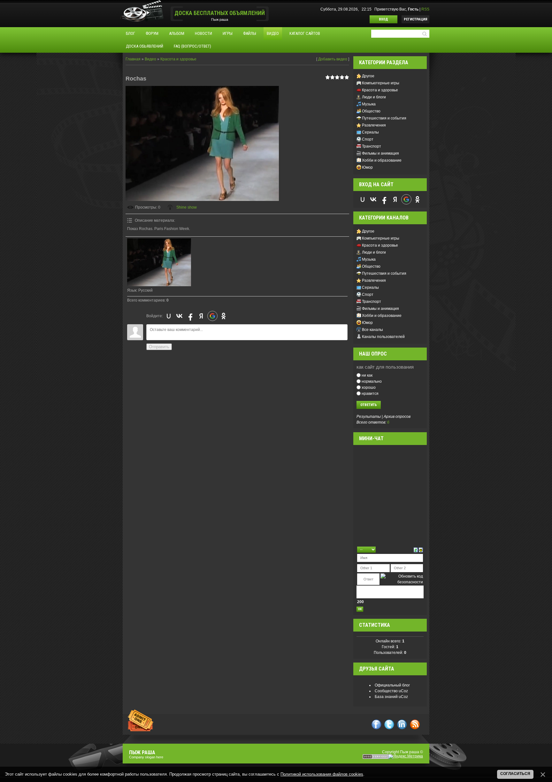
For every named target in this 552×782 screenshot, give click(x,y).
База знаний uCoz (391, 696)
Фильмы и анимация (380, 153)
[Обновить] (416, 549)
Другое (368, 76)
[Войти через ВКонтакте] (179, 316)
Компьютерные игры (380, 83)
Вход (383, 19)
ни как (367, 375)
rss (415, 724)
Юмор (367, 167)
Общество (371, 111)
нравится (370, 393)
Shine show (186, 207)
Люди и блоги (374, 97)
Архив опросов (397, 416)
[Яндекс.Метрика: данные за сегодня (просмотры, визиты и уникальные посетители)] (405, 756)
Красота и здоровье (178, 59)
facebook (376, 724)
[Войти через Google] (212, 316)
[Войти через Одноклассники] (223, 316)
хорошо (369, 387)
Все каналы (372, 329)
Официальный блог (392, 685)
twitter (389, 724)
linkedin (402, 724)
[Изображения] (159, 262)
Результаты (368, 416)
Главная (133, 59)
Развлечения (374, 125)
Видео (150, 59)
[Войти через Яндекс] (201, 316)
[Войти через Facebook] (190, 316)
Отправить (159, 346)
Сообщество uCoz (391, 691)
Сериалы (370, 132)
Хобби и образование (382, 160)
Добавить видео (332, 59)
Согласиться (515, 773)
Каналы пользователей (383, 336)
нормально (372, 381)
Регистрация (415, 19)
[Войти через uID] (168, 316)
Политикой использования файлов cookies (321, 774)
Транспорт (371, 146)
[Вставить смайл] (421, 549)
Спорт (367, 139)
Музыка (369, 104)
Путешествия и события (384, 118)
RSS (425, 9)
